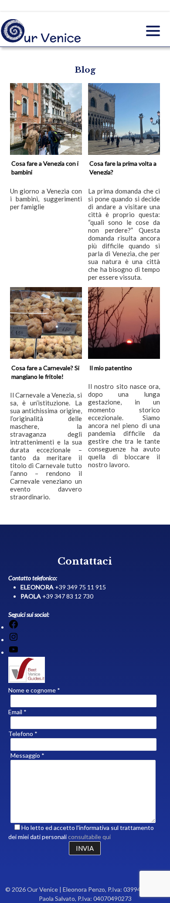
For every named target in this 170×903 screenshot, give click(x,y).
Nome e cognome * (34, 690)
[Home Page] (41, 41)
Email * (17, 712)
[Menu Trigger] (153, 30)
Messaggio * (27, 755)
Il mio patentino (110, 367)
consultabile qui (89, 836)
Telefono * (22, 733)
